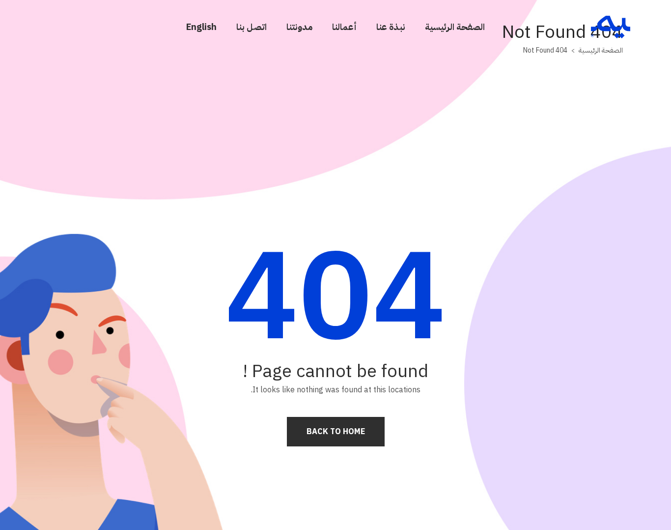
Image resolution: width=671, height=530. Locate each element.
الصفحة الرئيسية (455, 26)
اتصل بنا (251, 26)
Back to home (336, 432)
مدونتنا (299, 26)
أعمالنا (344, 26)
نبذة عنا (390, 26)
